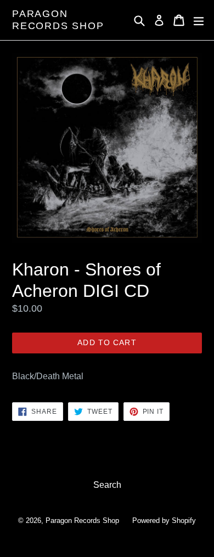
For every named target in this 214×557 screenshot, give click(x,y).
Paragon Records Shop (58, 19)
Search (107, 485)
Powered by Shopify (164, 520)
